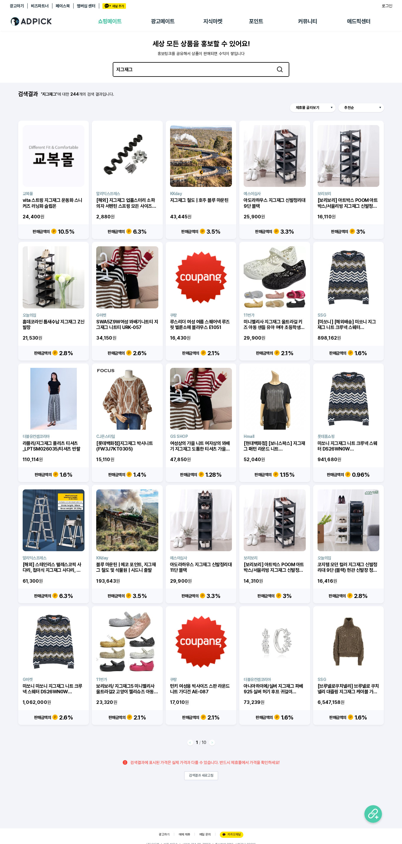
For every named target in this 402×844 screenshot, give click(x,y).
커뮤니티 (307, 21)
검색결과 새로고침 (201, 775)
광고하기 (17, 6)
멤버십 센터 (86, 6)
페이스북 (63, 6)
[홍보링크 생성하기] (373, 814)
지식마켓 (212, 21)
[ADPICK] (54, 21)
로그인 (387, 6)
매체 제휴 (184, 834)
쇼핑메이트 (110, 21)
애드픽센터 (359, 21)
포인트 (256, 21)
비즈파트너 (40, 6)
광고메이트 (163, 21)
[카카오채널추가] (114, 6)
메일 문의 (205, 834)
